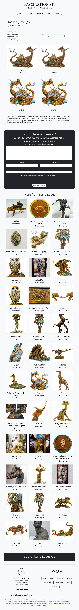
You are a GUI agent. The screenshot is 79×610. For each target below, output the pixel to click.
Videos (69, 582)
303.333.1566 (35, 137)
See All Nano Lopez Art (39, 556)
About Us (69, 578)
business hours (57, 137)
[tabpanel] (39, 85)
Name (22, 162)
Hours (62, 587)
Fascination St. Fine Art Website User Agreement (53, 603)
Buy (48, 36)
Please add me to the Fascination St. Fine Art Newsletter (40, 175)
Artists (51, 578)
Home (44, 578)
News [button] (58, 13)
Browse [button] (30, 13)
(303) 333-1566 (21, 589)
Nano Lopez (15, 25)
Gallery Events (48, 582)
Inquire (59, 36)
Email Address (39, 169)
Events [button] (49, 13)
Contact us (54, 587)
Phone (56, 162)
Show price (17, 40)
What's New (59, 582)
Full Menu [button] (39, 13)
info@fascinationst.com (43, 140)
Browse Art (60, 578)
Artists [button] (21, 13)
